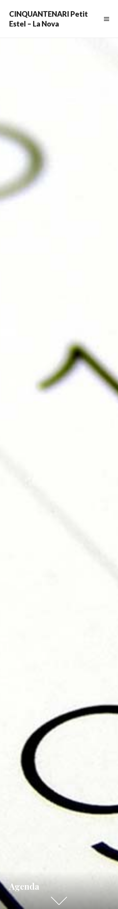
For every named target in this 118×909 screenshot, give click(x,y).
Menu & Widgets (106, 26)
